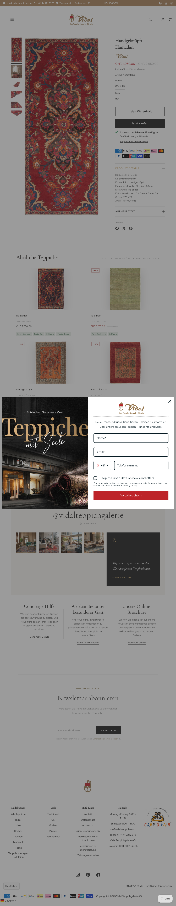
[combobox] (102, 465)
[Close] (170, 401)
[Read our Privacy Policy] (166, 483)
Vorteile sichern (131, 495)
